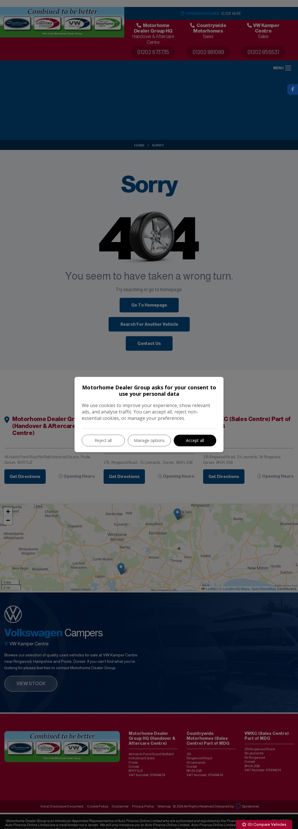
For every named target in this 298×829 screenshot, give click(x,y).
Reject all (103, 440)
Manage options (149, 440)
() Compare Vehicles (266, 824)
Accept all (195, 440)
